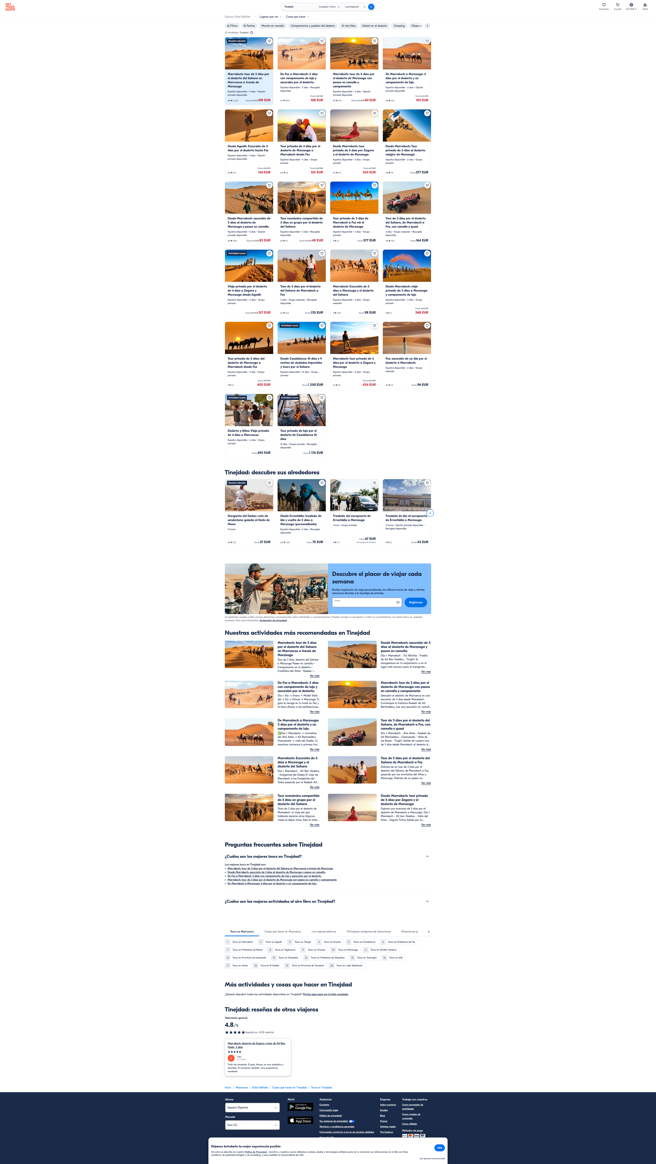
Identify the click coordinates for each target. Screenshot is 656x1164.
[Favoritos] (604, 5)
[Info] (252, 33)
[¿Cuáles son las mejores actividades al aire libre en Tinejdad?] (427, 901)
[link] (249, 71)
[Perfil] (645, 5)
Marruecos (242, 1087)
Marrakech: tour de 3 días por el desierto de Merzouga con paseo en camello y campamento (282, 879)
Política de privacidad (330, 1115)
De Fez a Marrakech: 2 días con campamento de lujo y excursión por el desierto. (275, 876)
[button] (249, 71)
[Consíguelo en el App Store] (300, 1121)
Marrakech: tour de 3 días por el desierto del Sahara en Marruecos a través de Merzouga (280, 868)
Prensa (383, 1121)
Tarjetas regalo (388, 1126)
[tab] (242, 931)
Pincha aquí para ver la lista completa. (325, 994)
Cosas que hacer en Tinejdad (289, 1087)
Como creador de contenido (411, 1116)
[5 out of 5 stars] (258, 1051)
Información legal (328, 1110)
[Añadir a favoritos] (269, 41)
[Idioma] (631, 5)
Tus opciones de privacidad (333, 1121)
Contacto (324, 1104)
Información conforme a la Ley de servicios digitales (346, 1132)
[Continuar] (430, 513)
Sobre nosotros (388, 1104)
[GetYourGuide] (10, 6)
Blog (382, 1115)
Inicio (228, 1087)
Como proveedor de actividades (412, 1106)
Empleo (384, 1110)
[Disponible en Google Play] (300, 1107)
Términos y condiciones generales (336, 1126)
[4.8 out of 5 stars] (235, 1032)
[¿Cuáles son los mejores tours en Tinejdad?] (427, 856)
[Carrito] (617, 5)
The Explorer (386, 1132)
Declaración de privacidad (273, 620)
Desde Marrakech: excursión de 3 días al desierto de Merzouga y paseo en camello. (277, 872)
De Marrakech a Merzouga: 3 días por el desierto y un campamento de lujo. (272, 883)
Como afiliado (409, 1123)
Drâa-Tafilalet (260, 1087)
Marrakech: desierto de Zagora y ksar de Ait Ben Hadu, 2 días (256, 1045)
